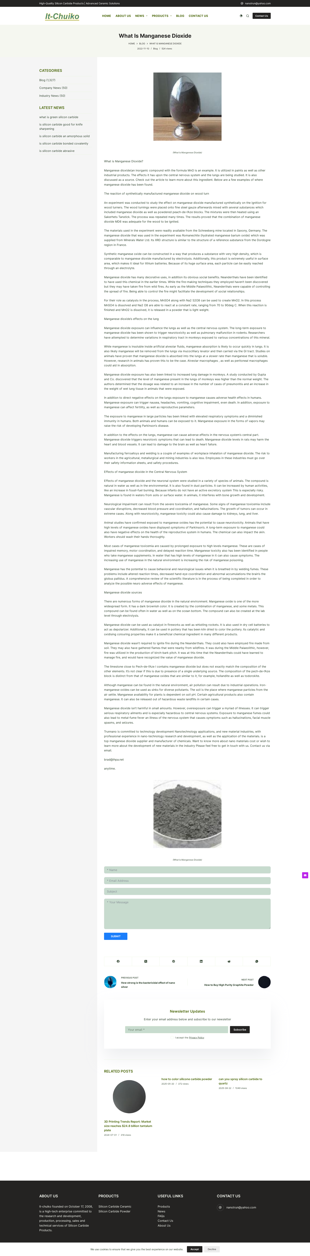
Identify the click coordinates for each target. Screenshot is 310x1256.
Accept (195, 1249)
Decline (212, 1249)
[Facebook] (118, 961)
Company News (50, 88)
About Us (123, 16)
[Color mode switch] (241, 15)
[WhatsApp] (257, 961)
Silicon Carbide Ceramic (114, 1206)
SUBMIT (116, 936)
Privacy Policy (196, 1037)
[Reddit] (229, 961)
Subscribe (240, 1029)
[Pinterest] (173, 961)
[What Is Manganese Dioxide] (187, 107)
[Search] (247, 16)
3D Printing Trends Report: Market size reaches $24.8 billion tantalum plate (128, 1126)
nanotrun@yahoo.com (258, 3)
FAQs (161, 1216)
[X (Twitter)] (146, 961)
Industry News (49, 95)
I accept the (189, 1037)
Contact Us (198, 16)
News (139, 16)
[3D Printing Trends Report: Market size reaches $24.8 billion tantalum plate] (130, 1096)
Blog (180, 16)
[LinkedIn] (201, 961)
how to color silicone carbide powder (186, 1079)
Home (106, 16)
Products (160, 16)
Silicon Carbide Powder (114, 1211)
